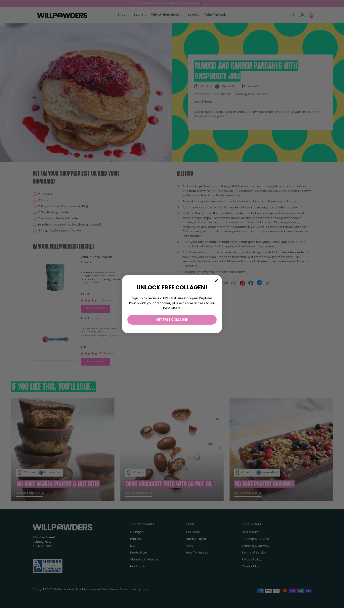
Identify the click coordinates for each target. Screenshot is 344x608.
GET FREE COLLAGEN (172, 319)
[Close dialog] (216, 280)
